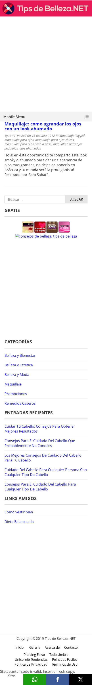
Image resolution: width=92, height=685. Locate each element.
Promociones (15, 393)
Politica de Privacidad (31, 664)
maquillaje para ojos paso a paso (28, 144)
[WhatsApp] (34, 679)
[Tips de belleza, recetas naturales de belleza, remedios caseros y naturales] (46, 15)
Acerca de (52, 647)
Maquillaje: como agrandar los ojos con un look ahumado (42, 126)
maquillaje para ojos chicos (54, 140)
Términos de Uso (64, 664)
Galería (34, 647)
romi (11, 135)
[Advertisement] (46, 66)
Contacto (71, 647)
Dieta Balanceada (19, 521)
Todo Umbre (58, 654)
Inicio (19, 647)
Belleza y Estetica (18, 365)
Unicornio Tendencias (31, 659)
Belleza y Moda (16, 374)
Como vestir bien (18, 512)
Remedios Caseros (20, 403)
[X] (80, 679)
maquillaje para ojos (19, 140)
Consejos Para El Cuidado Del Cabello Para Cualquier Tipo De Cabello (40, 487)
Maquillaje (66, 135)
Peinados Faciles (64, 659)
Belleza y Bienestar (20, 355)
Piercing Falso (34, 654)
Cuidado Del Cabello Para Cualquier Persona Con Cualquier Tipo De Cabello (45, 472)
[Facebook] (57, 679)
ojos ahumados (30, 148)
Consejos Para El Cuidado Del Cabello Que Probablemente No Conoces (39, 443)
